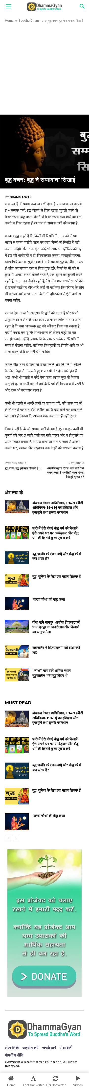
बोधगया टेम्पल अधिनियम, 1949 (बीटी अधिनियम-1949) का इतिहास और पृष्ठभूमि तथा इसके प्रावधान (57, 507)
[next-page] (16, 838)
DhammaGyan (21, 197)
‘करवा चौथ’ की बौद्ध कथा (48, 599)
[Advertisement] (44, 68)
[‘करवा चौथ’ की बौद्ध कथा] (17, 603)
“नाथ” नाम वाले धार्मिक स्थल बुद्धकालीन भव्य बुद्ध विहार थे (51, 673)
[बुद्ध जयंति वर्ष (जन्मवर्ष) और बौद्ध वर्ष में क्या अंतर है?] (17, 557)
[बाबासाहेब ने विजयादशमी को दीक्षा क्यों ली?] (17, 651)
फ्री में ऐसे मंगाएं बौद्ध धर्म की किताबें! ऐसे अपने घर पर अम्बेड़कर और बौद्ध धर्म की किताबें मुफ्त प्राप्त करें (55, 533)
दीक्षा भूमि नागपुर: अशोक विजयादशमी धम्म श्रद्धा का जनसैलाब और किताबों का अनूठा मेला (56, 627)
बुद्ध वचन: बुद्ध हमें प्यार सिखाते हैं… (23, 468)
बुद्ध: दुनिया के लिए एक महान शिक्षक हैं (56, 576)
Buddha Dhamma (31, 20)
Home (9, 20)
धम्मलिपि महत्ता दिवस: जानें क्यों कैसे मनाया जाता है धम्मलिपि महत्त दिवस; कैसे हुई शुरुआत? (65, 472)
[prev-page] (8, 838)
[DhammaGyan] (44, 1029)
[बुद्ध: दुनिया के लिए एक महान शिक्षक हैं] (17, 580)
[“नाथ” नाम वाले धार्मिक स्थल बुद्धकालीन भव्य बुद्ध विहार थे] (17, 674)
